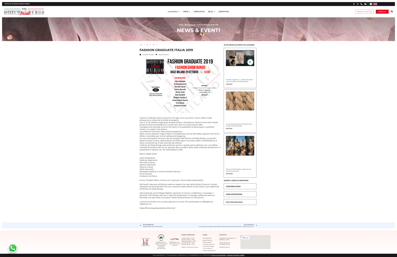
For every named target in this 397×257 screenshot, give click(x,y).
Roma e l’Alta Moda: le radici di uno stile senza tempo (238, 170)
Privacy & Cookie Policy (218, 255)
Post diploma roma (234, 202)
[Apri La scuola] (179, 11)
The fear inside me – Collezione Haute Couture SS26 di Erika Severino (239, 80)
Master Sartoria (207, 240)
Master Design (207, 242)
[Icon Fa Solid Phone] (361, 4)
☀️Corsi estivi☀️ (208, 248)
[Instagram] (358, 4)
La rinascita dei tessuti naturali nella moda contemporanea (239, 125)
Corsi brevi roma (233, 186)
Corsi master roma (234, 194)
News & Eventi (190, 25)
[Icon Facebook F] (354, 4)
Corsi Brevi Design (208, 246)
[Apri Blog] (214, 11)
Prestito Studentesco (209, 250)
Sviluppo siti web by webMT (235, 255)
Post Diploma (207, 238)
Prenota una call (364, 12)
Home (181, 25)
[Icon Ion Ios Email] (365, 4)
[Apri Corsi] (189, 11)
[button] (141, 44)
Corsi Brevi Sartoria (209, 244)
